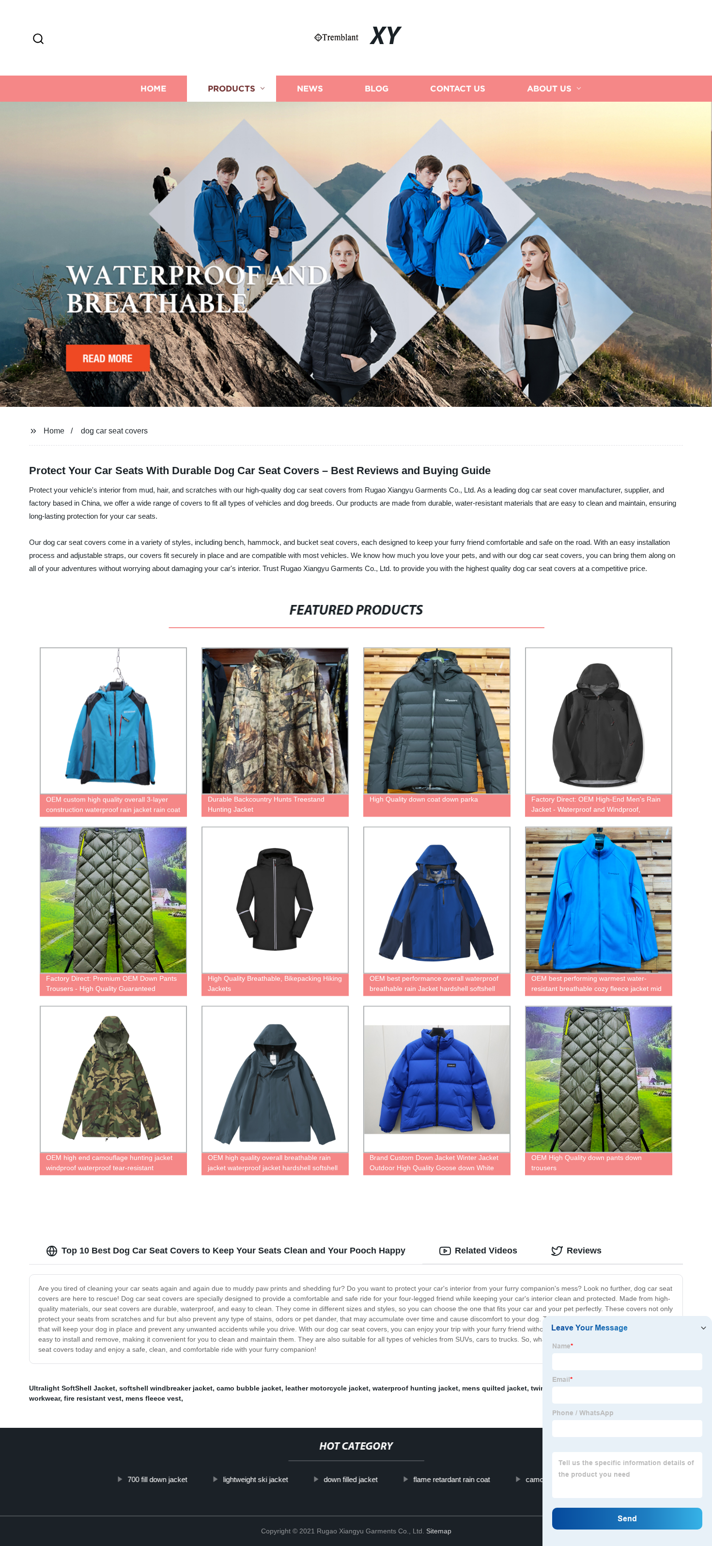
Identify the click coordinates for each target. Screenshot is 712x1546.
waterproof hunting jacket (415, 1388)
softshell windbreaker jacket (166, 1388)
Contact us (457, 88)
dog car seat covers (114, 431)
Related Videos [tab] (486, 1250)
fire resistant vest (93, 1398)
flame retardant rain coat (451, 1479)
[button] (38, 39)
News (310, 88)
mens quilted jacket (494, 1388)
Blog (376, 88)
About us (549, 88)
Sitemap (438, 1531)
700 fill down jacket (157, 1479)
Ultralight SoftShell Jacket (72, 1388)
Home (153, 88)
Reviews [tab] (584, 1250)
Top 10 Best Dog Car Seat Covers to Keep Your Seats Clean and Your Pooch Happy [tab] (233, 1250)
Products (231, 88)
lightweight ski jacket (255, 1479)
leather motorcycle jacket (327, 1388)
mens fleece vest (153, 1398)
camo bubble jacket (249, 1388)
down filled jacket (350, 1479)
